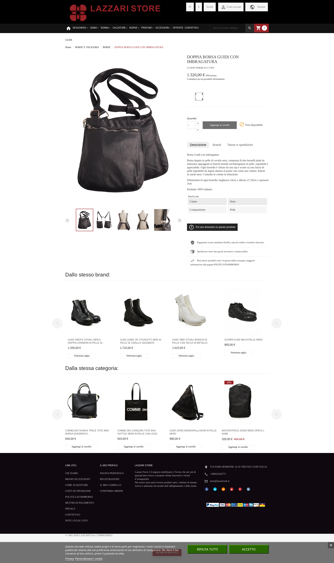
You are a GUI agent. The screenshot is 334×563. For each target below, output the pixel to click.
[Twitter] (215, 489)
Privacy (69, 558)
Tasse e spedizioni (240, 145)
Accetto (249, 549)
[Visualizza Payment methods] (236, 504)
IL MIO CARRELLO (110, 485)
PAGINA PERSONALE (112, 473)
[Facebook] (206, 489)
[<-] (57, 323)
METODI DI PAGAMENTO (79, 503)
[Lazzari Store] (115, 12)
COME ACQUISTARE (76, 485)
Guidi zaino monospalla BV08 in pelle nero (193, 432)
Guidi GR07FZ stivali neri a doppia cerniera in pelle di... (86, 341)
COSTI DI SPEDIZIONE (78, 491)
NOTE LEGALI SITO (76, 520)
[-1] (199, 130)
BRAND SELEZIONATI (77, 479)
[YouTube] (231, 489)
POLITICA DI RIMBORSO (79, 497)
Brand (217, 145)
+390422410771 (218, 474)
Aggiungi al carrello (220, 125)
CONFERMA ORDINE (111, 491)
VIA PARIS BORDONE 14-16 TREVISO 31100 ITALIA (238, 467)
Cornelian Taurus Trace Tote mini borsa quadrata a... (87, 432)
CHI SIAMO (71, 473)
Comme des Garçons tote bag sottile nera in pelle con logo (137, 432)
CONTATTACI (72, 514)
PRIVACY (70, 508)
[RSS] (223, 489)
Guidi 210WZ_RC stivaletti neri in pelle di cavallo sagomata (140, 341)
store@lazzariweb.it (219, 481)
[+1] (199, 123)
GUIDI (68, 40)
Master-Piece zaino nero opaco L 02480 (243, 432)
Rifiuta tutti (207, 549)
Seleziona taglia (82, 355)
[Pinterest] (240, 489)
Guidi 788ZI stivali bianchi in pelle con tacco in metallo (189, 341)
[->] (276, 323)
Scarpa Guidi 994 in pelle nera (243, 339)
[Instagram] (248, 489)
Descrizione (198, 145)
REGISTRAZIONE (110, 479)
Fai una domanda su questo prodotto (216, 227)
